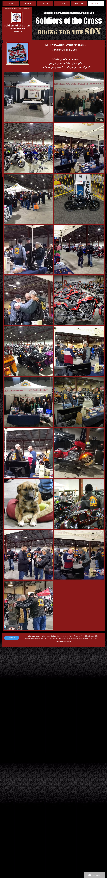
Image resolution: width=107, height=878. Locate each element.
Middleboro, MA (17, 28)
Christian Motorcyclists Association (17, 9)
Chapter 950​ (17, 31)
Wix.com (69, 641)
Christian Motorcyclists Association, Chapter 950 (69, 12)
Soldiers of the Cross (69, 20)
